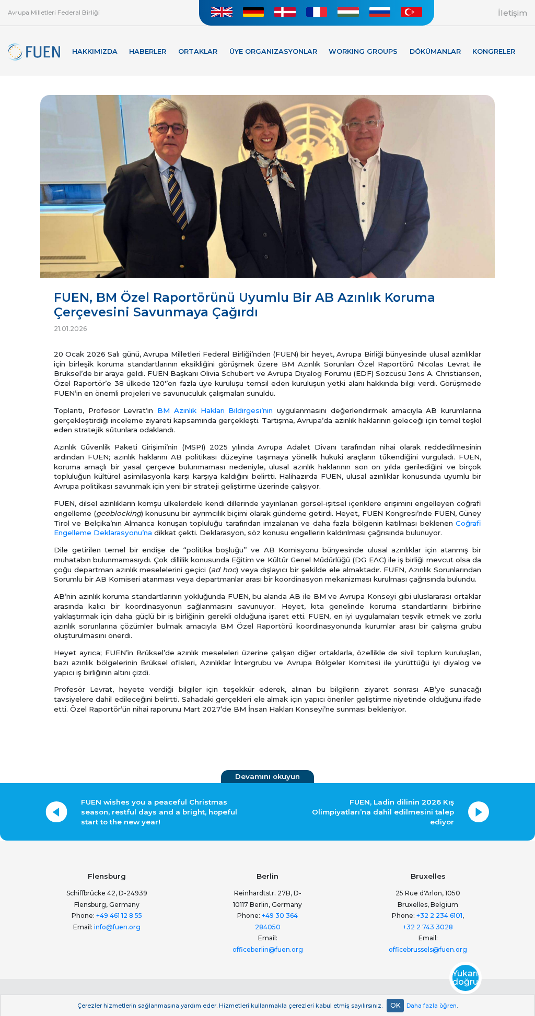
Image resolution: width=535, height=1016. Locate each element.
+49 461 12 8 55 (119, 915)
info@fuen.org (117, 927)
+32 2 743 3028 (428, 927)
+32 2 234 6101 (439, 915)
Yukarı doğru (465, 978)
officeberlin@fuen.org (267, 949)
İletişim (512, 13)
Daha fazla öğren (431, 1005)
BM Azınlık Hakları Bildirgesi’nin (215, 410)
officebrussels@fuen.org (428, 949)
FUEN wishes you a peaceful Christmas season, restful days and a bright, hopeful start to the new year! (159, 812)
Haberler (147, 51)
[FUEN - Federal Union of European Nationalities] (34, 52)
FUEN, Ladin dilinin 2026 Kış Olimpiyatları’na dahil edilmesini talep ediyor (383, 812)
